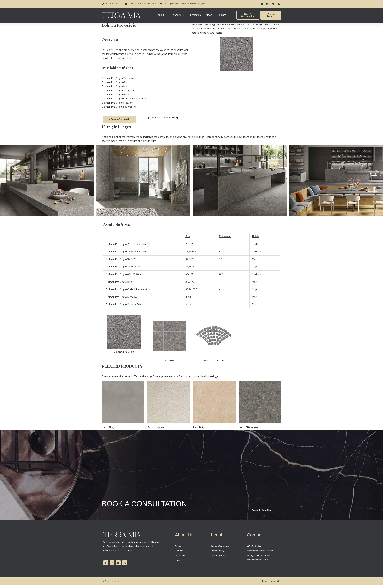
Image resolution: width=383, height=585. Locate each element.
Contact (221, 15)
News (209, 15)
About (161, 15)
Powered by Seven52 (271, 581)
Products (176, 15)
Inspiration (195, 15)
